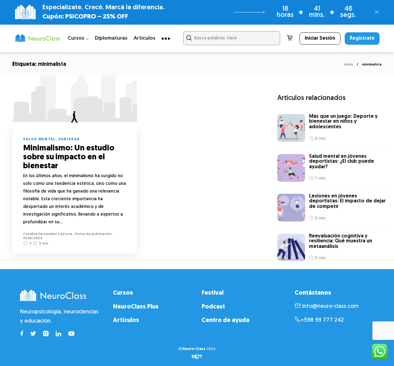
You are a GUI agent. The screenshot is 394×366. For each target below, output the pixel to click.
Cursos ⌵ (78, 38)
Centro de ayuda (225, 320)
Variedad (69, 139)
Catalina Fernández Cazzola (47, 234)
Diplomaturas (111, 38)
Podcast (213, 307)
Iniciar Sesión (320, 38)
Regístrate (362, 38)
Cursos (123, 293)
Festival (212, 293)
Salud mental (39, 139)
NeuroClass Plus (136, 307)
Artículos (144, 38)
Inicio (348, 64)
